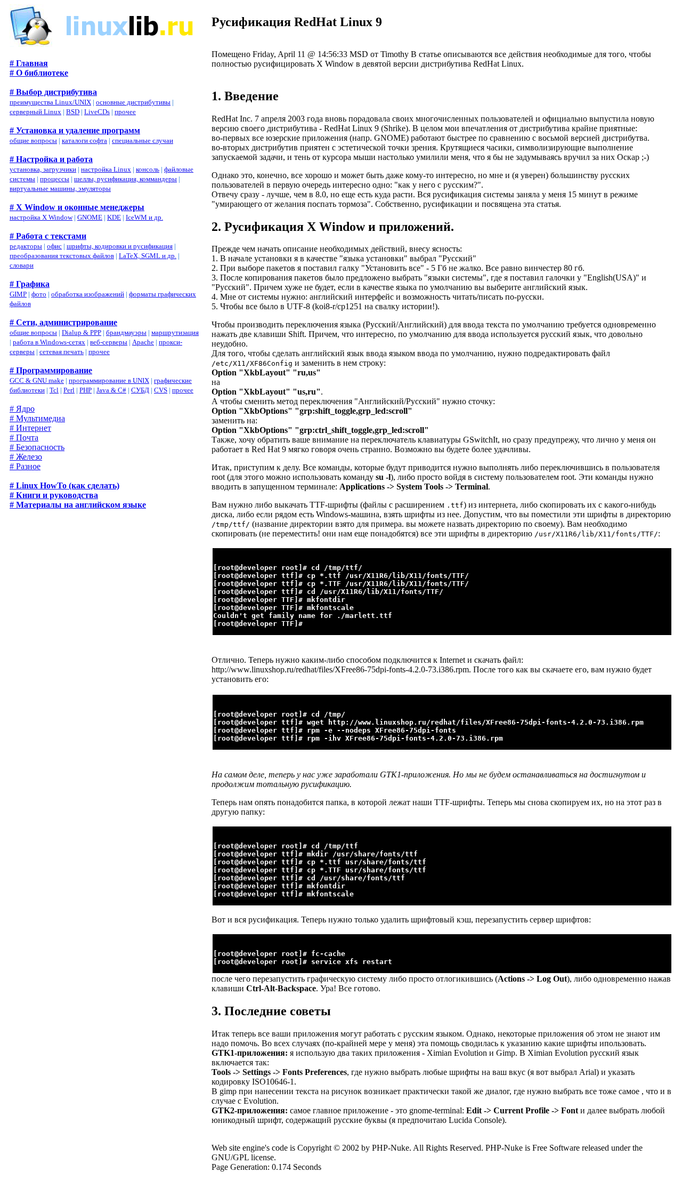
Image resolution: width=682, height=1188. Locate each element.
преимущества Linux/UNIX (50, 102)
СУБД (140, 390)
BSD (72, 112)
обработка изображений (87, 294)
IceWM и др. (144, 217)
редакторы (26, 246)
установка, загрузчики (43, 169)
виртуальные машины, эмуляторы (60, 188)
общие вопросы (33, 141)
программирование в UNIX (109, 380)
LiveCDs (97, 112)
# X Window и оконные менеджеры (77, 207)
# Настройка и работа (51, 159)
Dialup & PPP (81, 332)
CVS (160, 390)
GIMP (18, 294)
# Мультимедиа (37, 418)
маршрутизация (175, 332)
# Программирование (51, 370)
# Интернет (30, 427)
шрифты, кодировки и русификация (120, 246)
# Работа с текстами (48, 235)
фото (38, 294)
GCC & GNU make (37, 380)
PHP (85, 390)
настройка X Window (41, 217)
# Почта (24, 437)
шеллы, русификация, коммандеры (125, 179)
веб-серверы (108, 342)
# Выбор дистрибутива (53, 92)
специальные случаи (142, 141)
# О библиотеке (39, 72)
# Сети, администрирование (63, 322)
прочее (125, 112)
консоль (147, 169)
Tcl (54, 390)
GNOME (89, 217)
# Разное (25, 466)
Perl (69, 390)
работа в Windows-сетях (49, 342)
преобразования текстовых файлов (62, 256)
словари (22, 265)
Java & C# (111, 390)
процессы (54, 179)
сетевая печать (61, 352)
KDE (114, 217)
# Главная (29, 63)
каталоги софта (84, 141)
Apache (143, 342)
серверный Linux (35, 112)
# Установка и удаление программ (75, 130)
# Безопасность (37, 447)
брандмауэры (126, 332)
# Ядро (22, 408)
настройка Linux (106, 169)
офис (54, 246)
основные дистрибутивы (133, 102)
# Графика (30, 283)
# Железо (26, 456)
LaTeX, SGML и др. (147, 256)
